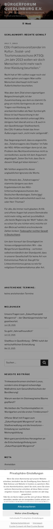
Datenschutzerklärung (20, 523)
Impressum (37, 523)
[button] (26, 513)
